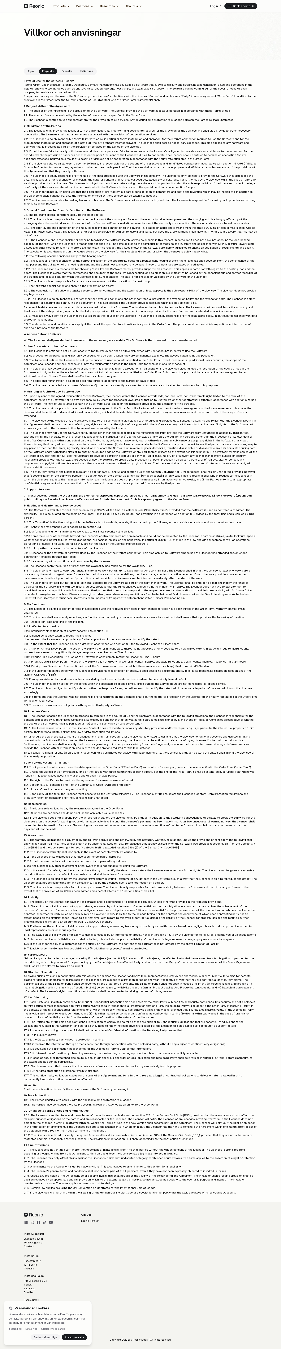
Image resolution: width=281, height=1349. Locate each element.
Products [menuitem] (59, 6)
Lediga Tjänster (90, 1221)
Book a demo (241, 6)
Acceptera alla (74, 1337)
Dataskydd (31, 1329)
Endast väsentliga (45, 1337)
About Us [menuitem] (131, 6)
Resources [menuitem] (107, 6)
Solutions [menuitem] (82, 6)
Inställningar (15, 1329)
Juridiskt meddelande (53, 1329)
